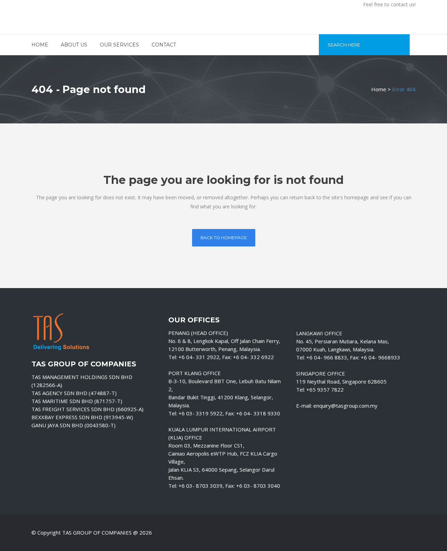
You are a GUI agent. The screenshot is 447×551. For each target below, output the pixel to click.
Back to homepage (223, 237)
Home (378, 89)
